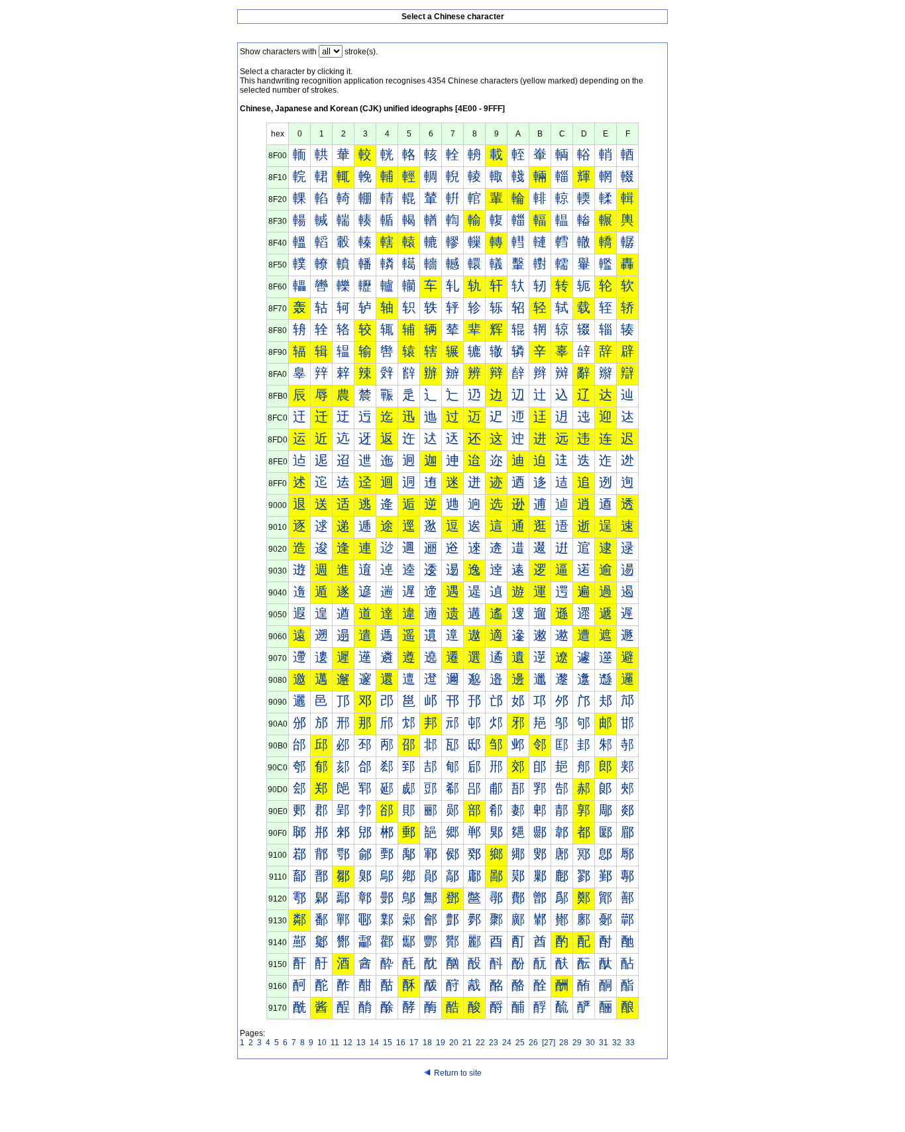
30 (590, 1042)
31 (603, 1042)
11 (335, 1042)
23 (493, 1042)
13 (361, 1042)
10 (322, 1042)
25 (520, 1042)
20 (453, 1042)
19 (440, 1042)
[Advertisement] (452, 1107)
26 (533, 1042)
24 (506, 1042)
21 (467, 1042)
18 (427, 1042)
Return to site (458, 1073)
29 (577, 1042)
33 (630, 1042)
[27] (548, 1042)
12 (347, 1042)
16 (400, 1042)
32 (616, 1042)
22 (480, 1042)
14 (374, 1042)
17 (414, 1042)
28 (563, 1042)
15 (387, 1042)
